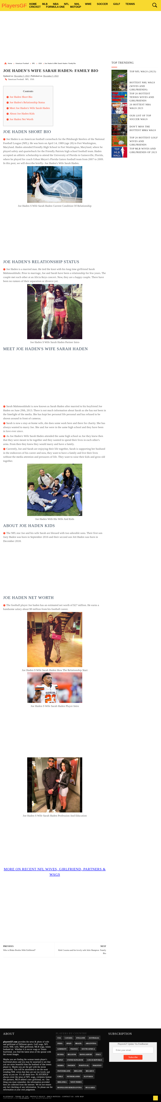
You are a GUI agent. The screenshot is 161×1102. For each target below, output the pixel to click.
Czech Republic (94, 1059)
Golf (116, 4)
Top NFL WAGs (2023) (143, 71)
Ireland (78, 1070)
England (80, 1037)
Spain (68, 1043)
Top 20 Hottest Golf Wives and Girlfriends (144, 141)
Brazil (78, 1043)
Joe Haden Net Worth (21, 119)
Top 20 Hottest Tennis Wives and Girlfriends (142, 97)
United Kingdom (75, 1059)
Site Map (79, 1096)
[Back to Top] (155, 1098)
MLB (45, 4)
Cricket (35, 7)
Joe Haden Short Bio (21, 96)
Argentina (91, 1043)
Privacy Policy (37, 1096)
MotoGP (75, 7)
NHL (77, 4)
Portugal (84, 1065)
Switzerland (63, 1070)
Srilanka (62, 1081)
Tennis (130, 4)
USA (32, 79)
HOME (33, 4)
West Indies (76, 1081)
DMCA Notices (54, 1096)
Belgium (72, 1054)
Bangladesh (86, 1054)
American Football (16, 79)
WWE (88, 4)
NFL (66, 4)
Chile (60, 1076)
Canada (68, 1037)
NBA (56, 4)
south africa (88, 1048)
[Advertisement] (80, 37)
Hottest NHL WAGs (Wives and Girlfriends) (142, 86)
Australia (94, 1037)
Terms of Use (21, 1096)
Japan (60, 1059)
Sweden (71, 1065)
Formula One (55, 7)
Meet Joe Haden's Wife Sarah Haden (30, 108)
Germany (62, 1048)
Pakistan (97, 1065)
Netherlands (73, 1076)
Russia (60, 1054)
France (74, 1048)
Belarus (90, 1070)
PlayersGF (14, 6)
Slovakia (88, 1076)
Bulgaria (90, 1087)
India (59, 1043)
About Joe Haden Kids (22, 113)
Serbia (60, 1065)
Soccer (102, 4)
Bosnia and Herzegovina (69, 1087)
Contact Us (68, 1096)
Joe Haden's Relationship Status (27, 102)
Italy (98, 1054)
